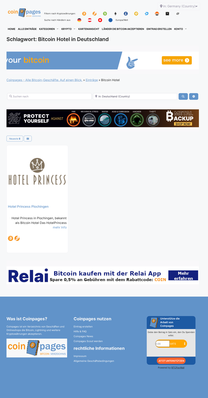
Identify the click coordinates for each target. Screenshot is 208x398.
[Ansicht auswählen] (28, 139)
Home (11, 29)
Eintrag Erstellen (159, 29)
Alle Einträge (27, 29)
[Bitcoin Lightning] (17, 238)
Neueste (14, 138)
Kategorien (47, 29)
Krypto (66, 29)
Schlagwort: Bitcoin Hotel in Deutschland (57, 39)
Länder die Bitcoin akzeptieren (123, 29)
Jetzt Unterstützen (171, 360)
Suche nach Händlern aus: (57, 20)
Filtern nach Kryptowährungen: (60, 13)
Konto (178, 29)
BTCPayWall (177, 367)
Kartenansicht (88, 29)
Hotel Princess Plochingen (28, 206)
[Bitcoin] (10, 238)
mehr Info (60, 227)
